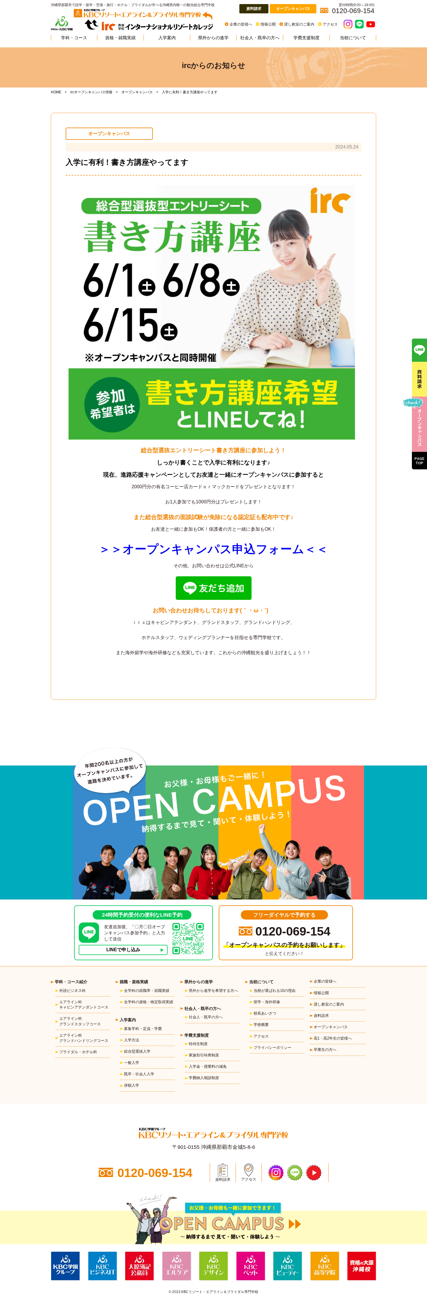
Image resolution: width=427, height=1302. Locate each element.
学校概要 (261, 1024)
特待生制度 (198, 1044)
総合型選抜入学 (137, 1051)
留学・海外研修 (267, 1002)
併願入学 (131, 1085)
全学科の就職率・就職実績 (146, 990)
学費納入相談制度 (204, 1078)
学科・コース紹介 (71, 981)
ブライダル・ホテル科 (78, 1052)
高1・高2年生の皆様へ (333, 1038)
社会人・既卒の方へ (259, 37)
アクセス (330, 24)
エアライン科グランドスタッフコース (80, 1021)
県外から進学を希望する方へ (213, 990)
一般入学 (131, 1062)
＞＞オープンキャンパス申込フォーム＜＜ (213, 549)
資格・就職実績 (120, 37)
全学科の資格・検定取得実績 (148, 1002)
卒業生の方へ (325, 1049)
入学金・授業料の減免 (208, 1066)
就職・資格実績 (134, 981)
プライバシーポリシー (272, 1047)
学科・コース (74, 37)
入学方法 (131, 1040)
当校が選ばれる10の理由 (274, 990)
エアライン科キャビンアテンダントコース (83, 1004)
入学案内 (167, 37)
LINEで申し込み (123, 949)
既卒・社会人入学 (139, 1074)
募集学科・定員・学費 (143, 1028)
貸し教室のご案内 (299, 24)
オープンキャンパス (293, 8)
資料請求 (253, 8)
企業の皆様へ (240, 24)
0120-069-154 (292, 931)
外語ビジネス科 (72, 990)
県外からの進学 (213, 37)
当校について (353, 37)
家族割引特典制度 (204, 1055)
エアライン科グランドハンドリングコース (83, 1038)
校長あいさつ (265, 1013)
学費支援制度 (306, 37)
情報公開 (268, 24)
